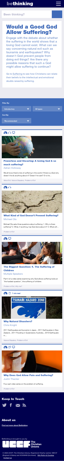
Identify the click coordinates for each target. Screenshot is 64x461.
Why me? (18, 286)
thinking (20, 3)
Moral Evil (7, 180)
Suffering (17, 73)
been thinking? (14, 14)
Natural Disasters (17, 180)
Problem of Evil (30, 180)
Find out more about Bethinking (15, 425)
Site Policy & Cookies (46, 455)
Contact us (7, 458)
